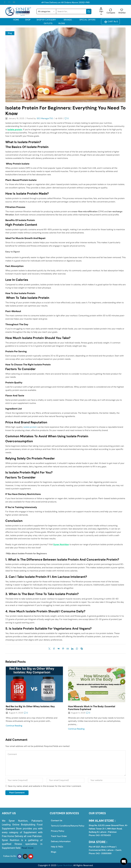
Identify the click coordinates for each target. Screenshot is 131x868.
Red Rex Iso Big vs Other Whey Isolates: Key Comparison (30, 708)
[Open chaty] (123, 861)
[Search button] (88, 11)
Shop (27, 19)
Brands (68, 19)
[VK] (58, 649)
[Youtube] (14, 2)
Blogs (61, 23)
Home (16, 19)
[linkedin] (72, 649)
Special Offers (87, 19)
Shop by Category (46, 19)
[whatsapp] (77, 649)
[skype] (81, 649)
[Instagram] (9, 2)
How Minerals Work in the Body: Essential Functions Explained (91, 708)
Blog (10, 33)
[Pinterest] (63, 649)
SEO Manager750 (45, 118)
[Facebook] (5, 2)
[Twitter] (50, 649)
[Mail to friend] (67, 649)
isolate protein (30, 427)
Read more (27, 847)
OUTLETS (48, 23)
